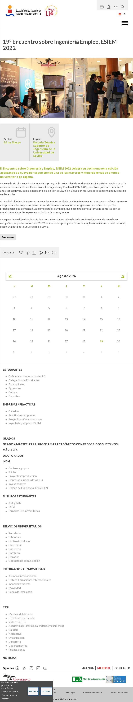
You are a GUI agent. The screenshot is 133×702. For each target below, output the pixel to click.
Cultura (12, 392)
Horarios (13, 556)
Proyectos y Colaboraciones (25, 419)
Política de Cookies (119, 692)
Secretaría (14, 533)
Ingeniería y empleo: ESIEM (24, 423)
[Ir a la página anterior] (10, 276)
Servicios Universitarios (22, 526)
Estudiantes (12, 369)
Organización (16, 637)
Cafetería (14, 552)
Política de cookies (10, 691)
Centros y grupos (18, 468)
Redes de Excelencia (20, 591)
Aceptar (46, 691)
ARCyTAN (14, 502)
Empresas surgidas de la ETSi (25, 479)
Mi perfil (104, 668)
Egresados (14, 388)
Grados (9, 438)
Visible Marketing (68, 699)
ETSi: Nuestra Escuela (21, 617)
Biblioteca (14, 537)
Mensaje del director (20, 614)
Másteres (10, 450)
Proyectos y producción (22, 475)
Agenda (88, 668)
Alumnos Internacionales (23, 575)
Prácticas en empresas (21, 415)
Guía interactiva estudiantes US (27, 376)
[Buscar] (122, 7)
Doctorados (13, 455)
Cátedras (13, 411)
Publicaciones (16, 649)
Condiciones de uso (92, 692)
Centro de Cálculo (19, 541)
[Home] (33, 10)
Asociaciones (16, 384)
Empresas (8, 237)
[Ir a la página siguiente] (122, 276)
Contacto (122, 668)
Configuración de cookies (9, 697)
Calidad (13, 629)
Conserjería (15, 544)
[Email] (115, 7)
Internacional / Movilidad (24, 569)
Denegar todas (33, 691)
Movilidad (14, 587)
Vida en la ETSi (17, 621)
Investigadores (17, 483)
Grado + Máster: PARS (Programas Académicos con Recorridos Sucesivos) (60, 444)
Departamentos (17, 645)
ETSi (6, 607)
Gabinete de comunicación (24, 560)
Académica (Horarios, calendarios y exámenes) (36, 625)
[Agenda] (102, 7)
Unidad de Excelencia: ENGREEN (28, 487)
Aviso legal (69, 692)
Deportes (14, 396)
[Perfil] (108, 7)
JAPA (11, 506)
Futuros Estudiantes (19, 496)
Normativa (14, 633)
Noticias (9, 657)
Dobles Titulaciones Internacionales (29, 579)
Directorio (14, 641)
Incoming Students (19, 583)
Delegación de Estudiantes (24, 380)
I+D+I (6, 461)
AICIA (12, 471)
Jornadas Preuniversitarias (24, 510)
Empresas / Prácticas (19, 404)
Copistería (14, 548)
